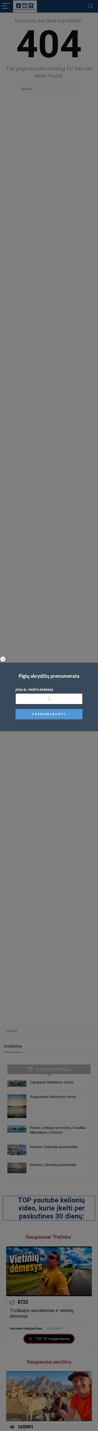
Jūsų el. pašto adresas (34, 689)
